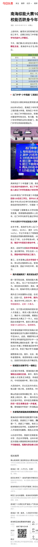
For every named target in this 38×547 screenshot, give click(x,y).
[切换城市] (31, 3)
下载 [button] (33, 537)
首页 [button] (33, 524)
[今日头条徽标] (8, 3)
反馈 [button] (33, 532)
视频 (35, 3)
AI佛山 (30, 25)
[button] (17, 3)
